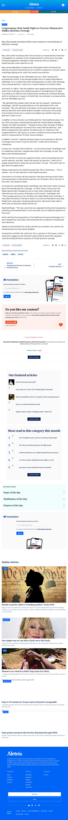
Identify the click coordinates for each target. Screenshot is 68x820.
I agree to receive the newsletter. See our (22, 292)
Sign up (7, 296)
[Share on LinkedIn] (56, 50)
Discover (9, 782)
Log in (39, 350)
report (15, 236)
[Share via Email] (62, 50)
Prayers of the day (13, 505)
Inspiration (6, 620)
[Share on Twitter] (59, 50)
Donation (28, 784)
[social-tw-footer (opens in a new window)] (35, 805)
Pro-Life (20, 254)
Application (29, 777)
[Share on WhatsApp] (65, 50)
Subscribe (15, 11)
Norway (6, 712)
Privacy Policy (19, 814)
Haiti (5, 650)
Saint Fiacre (40, 8)
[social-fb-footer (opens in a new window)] (32, 805)
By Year (46, 775)
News (3, 20)
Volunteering (7, 681)
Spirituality (10, 780)
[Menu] (13, 5)
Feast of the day (12, 492)
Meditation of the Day (15, 499)
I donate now (10, 322)
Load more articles (34, 419)
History (6, 568)
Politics (13, 254)
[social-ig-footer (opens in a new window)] (39, 805)
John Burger (21, 34)
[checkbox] (4, 292)
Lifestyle (9, 777)
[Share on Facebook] (52, 50)
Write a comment (34, 357)
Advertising (29, 787)
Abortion (5, 254)
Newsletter (29, 775)
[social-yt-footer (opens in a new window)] (29, 805)
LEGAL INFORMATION (33, 811)
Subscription (29, 782)
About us (23, 811)
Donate (33, 11)
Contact (50, 811)
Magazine (28, 780)
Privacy (27, 814)
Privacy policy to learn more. (32, 292)
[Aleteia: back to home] (34, 4)
